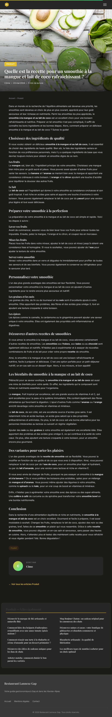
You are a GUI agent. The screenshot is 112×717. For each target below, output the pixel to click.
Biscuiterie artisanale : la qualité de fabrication (77, 641)
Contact (36, 701)
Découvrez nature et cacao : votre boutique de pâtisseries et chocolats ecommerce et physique (81, 630)
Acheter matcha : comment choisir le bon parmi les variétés (27, 659)
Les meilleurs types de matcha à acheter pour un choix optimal (81, 650)
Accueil (12, 98)
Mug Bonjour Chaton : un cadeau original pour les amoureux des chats (82, 620)
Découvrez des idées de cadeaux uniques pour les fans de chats (29, 650)
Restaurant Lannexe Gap (20, 683)
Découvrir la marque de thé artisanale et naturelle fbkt (27, 620)
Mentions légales (21, 701)
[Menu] (105, 4)
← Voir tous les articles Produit (24, 584)
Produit (10, 64)
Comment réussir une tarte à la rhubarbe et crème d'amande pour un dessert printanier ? (29, 641)
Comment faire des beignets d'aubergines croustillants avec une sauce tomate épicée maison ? (28, 630)
